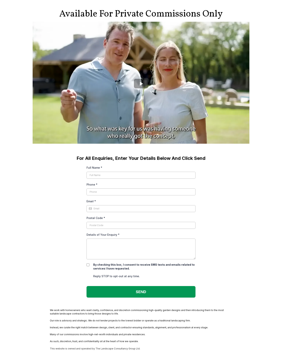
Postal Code (96, 218)
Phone (92, 184)
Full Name (94, 167)
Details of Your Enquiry (103, 234)
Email (91, 201)
